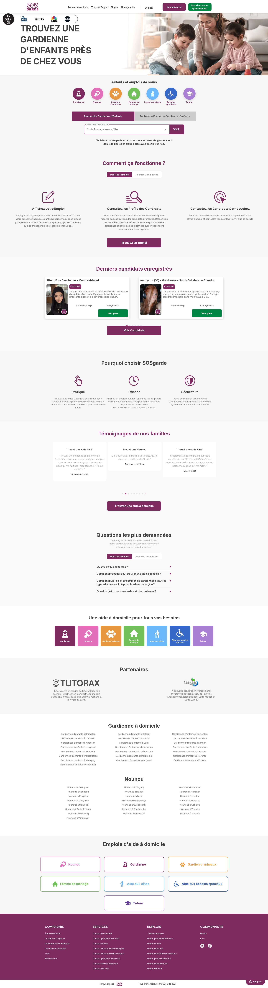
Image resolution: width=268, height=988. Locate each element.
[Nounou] (97, 94)
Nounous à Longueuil (78, 800)
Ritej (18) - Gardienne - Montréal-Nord (72, 280)
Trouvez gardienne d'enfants (106, 938)
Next (145, 493)
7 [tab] (142, 493)
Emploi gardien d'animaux (159, 958)
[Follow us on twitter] (202, 946)
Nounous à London (189, 796)
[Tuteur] (189, 94)
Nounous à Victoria (190, 813)
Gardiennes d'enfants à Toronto (190, 755)
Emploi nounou (154, 943)
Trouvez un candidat (102, 933)
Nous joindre (128, 7)
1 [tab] (127, 325)
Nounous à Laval (134, 796)
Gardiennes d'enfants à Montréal (78, 751)
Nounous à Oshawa (190, 804)
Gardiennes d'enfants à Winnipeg (78, 760)
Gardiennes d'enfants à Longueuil (78, 747)
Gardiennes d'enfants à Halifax (134, 738)
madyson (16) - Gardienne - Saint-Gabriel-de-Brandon (177, 280)
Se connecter (174, 7)
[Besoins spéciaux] (171, 94)
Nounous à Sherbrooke (134, 809)
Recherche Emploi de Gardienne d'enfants (165, 116)
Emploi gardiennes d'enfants (160, 938)
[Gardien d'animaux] (116, 94)
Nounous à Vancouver (78, 817)
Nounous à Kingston (78, 796)
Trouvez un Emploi (134, 242)
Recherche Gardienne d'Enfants (103, 116)
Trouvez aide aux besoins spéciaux (108, 953)
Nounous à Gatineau (78, 791)
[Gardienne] (79, 94)
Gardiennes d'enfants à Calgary (134, 733)
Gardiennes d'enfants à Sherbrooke (134, 755)
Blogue (114, 7)
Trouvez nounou (100, 943)
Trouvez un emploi (155, 933)
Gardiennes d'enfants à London (190, 742)
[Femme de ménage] (134, 94)
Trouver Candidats (78, 7)
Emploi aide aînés (155, 948)
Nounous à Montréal (78, 804)
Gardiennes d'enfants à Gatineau (78, 738)
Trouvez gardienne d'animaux (106, 958)
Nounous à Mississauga (134, 800)
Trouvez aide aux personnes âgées (108, 948)
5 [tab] (138, 325)
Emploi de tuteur (154, 968)
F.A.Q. (202, 938)
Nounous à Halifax (134, 791)
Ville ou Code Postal (97, 124)
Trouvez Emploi (99, 7)
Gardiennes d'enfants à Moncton (190, 747)
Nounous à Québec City (134, 804)
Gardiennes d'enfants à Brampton (78, 733)
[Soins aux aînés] (152, 94)
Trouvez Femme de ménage (105, 963)
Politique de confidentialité (57, 943)
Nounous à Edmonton (190, 787)
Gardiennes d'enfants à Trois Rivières (78, 755)
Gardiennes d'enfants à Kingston (78, 742)
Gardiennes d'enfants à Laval (134, 742)
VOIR (176, 129)
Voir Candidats (134, 330)
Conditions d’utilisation (55, 948)
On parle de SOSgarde (55, 938)
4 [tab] (135, 325)
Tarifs (47, 953)
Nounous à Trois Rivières (78, 809)
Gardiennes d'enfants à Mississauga (134, 747)
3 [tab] (132, 325)
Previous (122, 493)
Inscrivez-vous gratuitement (199, 7)
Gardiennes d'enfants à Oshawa (190, 751)
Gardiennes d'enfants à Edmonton (190, 733)
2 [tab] (129, 325)
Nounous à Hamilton (190, 791)
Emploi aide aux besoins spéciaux (162, 953)
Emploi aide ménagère (157, 963)
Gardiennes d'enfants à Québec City (134, 751)
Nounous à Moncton (189, 800)
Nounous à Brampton (78, 787)
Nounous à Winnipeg (78, 813)
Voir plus (113, 313)
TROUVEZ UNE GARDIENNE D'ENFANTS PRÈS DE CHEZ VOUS (55, 44)
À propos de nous (52, 933)
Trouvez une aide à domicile (134, 506)
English (149, 7)
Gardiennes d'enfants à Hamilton (190, 738)
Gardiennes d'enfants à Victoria (190, 760)
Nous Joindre (51, 958)
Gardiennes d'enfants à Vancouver (78, 764)
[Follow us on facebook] (210, 946)
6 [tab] (141, 325)
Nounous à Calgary (134, 787)
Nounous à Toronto (190, 809)
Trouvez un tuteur (101, 968)
